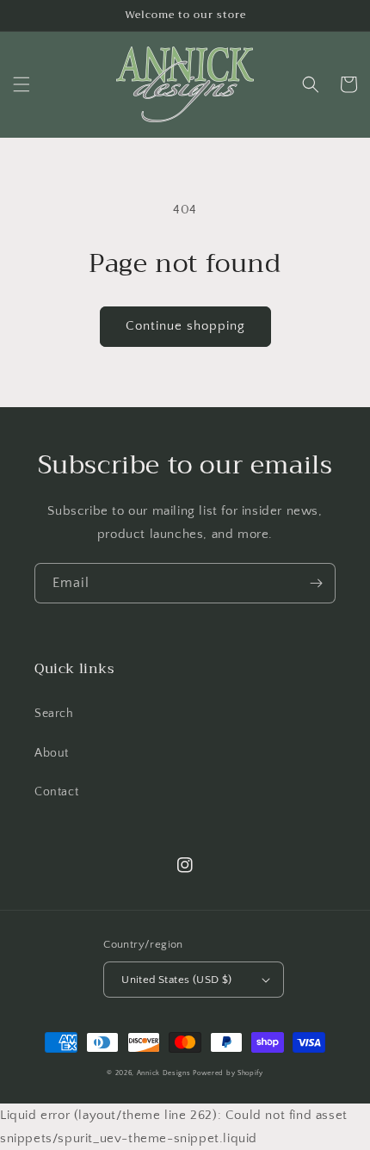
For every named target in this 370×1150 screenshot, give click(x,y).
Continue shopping (185, 325)
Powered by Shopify (228, 1073)
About (51, 753)
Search (54, 713)
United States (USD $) (176, 980)
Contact (56, 792)
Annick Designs (164, 1073)
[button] (21, 84)
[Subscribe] (316, 583)
